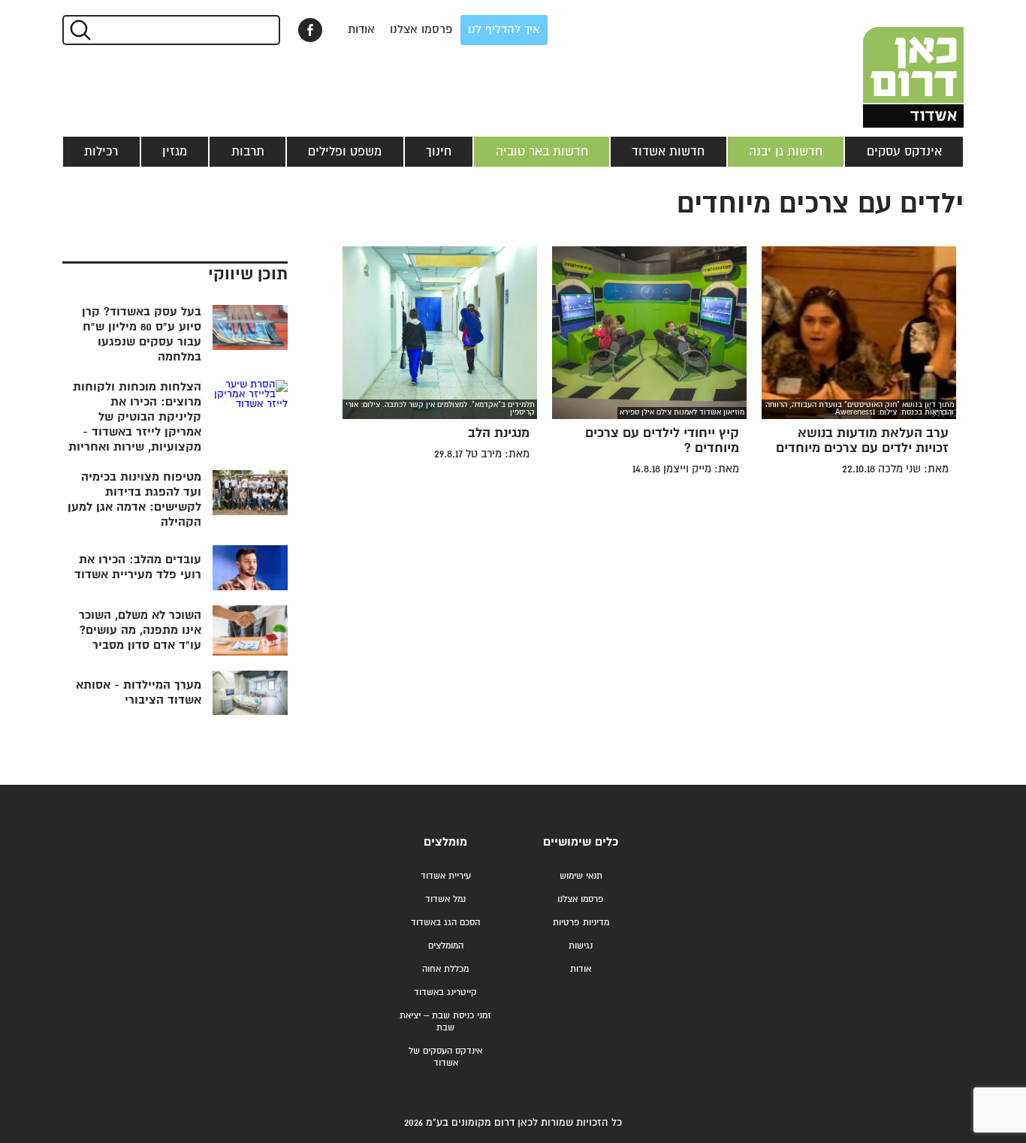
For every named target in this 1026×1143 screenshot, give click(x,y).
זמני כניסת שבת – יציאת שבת (445, 1022)
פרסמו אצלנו (421, 30)
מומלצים (445, 842)
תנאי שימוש (581, 876)
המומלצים (445, 946)
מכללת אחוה (445, 969)
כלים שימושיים (580, 842)
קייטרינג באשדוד (445, 992)
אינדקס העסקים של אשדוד (445, 1057)
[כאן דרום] (888, 64)
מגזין (174, 151)
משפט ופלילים (345, 151)
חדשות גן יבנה (785, 151)
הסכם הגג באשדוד (445, 922)
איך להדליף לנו (504, 30)
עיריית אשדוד (446, 876)
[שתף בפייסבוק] (310, 30)
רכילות (101, 151)
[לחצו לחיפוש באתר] (79, 30)
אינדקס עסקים (904, 151)
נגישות (581, 946)
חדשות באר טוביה (542, 151)
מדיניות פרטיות (581, 922)
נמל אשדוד (445, 899)
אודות (361, 30)
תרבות (247, 151)
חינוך (438, 151)
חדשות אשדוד (668, 151)
